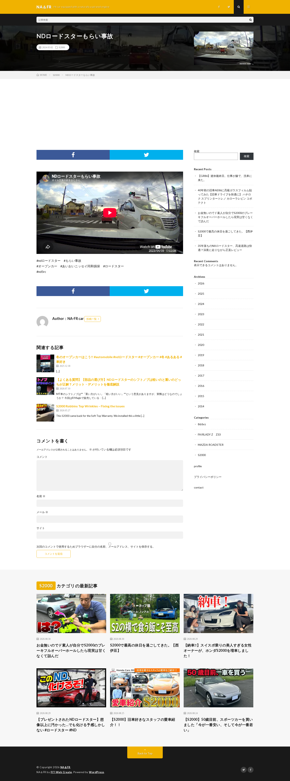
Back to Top (145, 753)
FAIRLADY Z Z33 (209, 434)
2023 (201, 314)
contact (199, 487)
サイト (40, 528)
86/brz (202, 424)
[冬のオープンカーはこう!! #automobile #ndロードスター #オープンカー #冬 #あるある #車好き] (45, 363)
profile (198, 466)
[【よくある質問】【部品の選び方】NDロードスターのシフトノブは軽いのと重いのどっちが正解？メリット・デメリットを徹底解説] (45, 386)
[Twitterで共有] (146, 155)
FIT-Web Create (61, 772)
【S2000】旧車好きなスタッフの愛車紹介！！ (142, 722)
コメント (42, 456)
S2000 (62, 47)
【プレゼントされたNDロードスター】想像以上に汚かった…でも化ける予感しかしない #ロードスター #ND (70, 724)
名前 (40, 496)
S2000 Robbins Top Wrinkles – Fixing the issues (90, 406)
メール (42, 512)
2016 (201, 385)
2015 (201, 396)
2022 (201, 324)
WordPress (96, 772)
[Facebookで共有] (73, 155)
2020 (201, 344)
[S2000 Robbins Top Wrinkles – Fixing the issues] (45, 413)
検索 (196, 151)
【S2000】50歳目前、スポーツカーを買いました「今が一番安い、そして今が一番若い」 (218, 724)
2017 (201, 375)
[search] (251, 20)
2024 (201, 304)
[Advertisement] (145, 108)
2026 (201, 283)
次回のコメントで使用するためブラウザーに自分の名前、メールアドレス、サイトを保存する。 (95, 546)
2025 (201, 293)
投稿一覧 (91, 318)
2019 (201, 355)
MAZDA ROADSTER (211, 444)
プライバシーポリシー (208, 476)
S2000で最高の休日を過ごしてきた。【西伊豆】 (144, 648)
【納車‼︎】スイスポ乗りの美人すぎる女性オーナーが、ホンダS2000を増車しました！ (218, 650)
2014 (201, 406)
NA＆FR (65, 767)
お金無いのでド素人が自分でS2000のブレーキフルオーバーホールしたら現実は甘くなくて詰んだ (225, 217)
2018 (201, 365)
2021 (201, 334)
